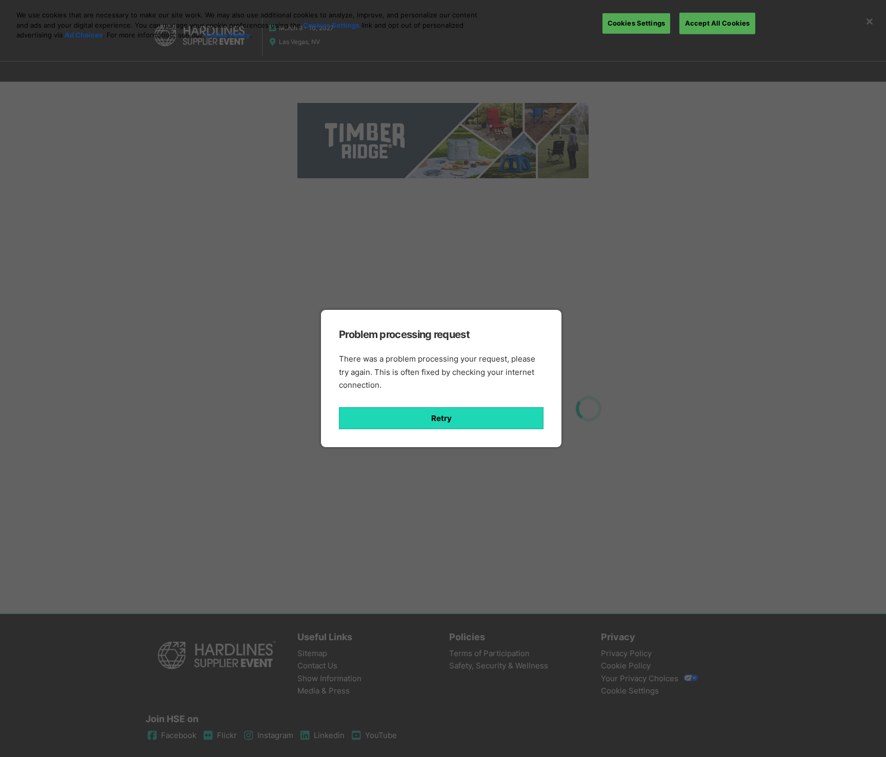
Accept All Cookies (717, 23)
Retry (441, 418)
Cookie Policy (227, 35)
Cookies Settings (331, 25)
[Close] (869, 21)
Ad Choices (84, 35)
